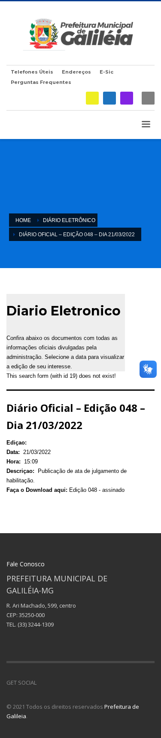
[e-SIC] (92, 98)
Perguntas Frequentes (41, 82)
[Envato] (81, 682)
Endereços (76, 72)
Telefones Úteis (32, 72)
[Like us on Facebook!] (42, 682)
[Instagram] (126, 98)
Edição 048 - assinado (97, 490)
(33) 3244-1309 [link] (36, 624)
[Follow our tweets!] (55, 682)
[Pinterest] (68, 682)
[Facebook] (109, 98)
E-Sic (106, 72)
